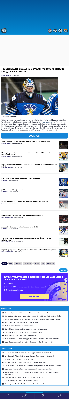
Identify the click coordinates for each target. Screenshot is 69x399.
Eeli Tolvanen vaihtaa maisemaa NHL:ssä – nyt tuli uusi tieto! (25, 362)
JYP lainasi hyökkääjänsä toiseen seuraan (17, 190)
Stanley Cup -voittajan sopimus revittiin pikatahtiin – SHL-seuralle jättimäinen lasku (26, 154)
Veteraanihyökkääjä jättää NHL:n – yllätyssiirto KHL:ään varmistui (26, 141)
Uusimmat (7, 308)
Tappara (36, 263)
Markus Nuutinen (6, 143)
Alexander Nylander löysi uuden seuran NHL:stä (19, 227)
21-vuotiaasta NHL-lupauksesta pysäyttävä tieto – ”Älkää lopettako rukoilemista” (26, 239)
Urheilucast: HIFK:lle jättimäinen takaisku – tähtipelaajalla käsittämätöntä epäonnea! (33, 366)
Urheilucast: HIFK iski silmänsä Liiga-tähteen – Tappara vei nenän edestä (29, 356)
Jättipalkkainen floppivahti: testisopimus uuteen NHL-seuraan (24, 201)
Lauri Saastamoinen (7, 217)
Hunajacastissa (47, 122)
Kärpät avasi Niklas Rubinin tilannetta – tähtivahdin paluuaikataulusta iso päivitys (29, 165)
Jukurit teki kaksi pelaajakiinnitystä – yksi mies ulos (20, 178)
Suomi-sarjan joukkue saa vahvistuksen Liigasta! (21, 381)
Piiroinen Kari (28, 263)
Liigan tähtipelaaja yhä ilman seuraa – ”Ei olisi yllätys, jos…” (24, 377)
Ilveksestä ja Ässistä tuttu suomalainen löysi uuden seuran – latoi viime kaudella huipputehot (32, 373)
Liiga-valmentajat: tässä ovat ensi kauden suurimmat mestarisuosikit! (28, 369)
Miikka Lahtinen (6, 75)
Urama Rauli (50, 263)
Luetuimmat (7, 348)
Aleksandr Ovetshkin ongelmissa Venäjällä (19, 359)
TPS (43, 263)
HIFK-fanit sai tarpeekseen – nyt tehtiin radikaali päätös (22, 215)
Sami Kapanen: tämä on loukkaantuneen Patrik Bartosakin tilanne (27, 384)
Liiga (10, 263)
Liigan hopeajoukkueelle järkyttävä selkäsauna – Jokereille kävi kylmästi (29, 250)
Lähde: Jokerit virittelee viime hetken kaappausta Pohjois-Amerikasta (28, 353)
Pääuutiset (18, 263)
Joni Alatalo (4, 180)
